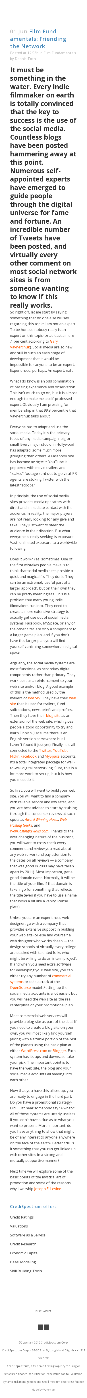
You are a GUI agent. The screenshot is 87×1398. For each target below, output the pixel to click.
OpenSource (21, 987)
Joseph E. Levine (47, 1188)
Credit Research (23, 1244)
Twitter (45, 750)
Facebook (29, 756)
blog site (53, 715)
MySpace (52, 756)
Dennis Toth (25, 58)
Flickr (14, 756)
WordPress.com (34, 1050)
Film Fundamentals (60, 52)
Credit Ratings (22, 1217)
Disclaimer (43, 1311)
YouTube (60, 750)
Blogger (59, 1050)
